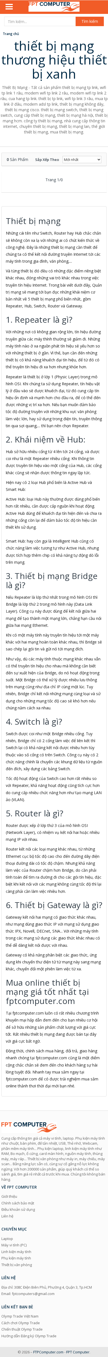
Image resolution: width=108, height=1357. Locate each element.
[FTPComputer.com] (54, 7)
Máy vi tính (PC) (14, 1244)
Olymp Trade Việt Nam (19, 1316)
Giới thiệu (9, 1196)
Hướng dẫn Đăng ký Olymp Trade (28, 1335)
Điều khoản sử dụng (18, 1209)
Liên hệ (7, 1216)
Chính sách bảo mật (17, 1203)
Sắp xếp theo (47, 159)
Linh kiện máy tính (16, 1251)
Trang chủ (11, 33)
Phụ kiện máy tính (16, 1258)
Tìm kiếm (89, 21)
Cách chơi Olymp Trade (20, 1322)
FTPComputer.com (48, 1351)
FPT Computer (77, 1351)
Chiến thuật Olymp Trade (22, 1329)
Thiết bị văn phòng (16, 1264)
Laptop (7, 1238)
